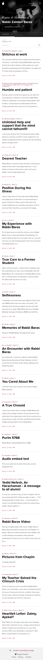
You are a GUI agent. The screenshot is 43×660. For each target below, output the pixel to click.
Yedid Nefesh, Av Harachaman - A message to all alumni (21, 486)
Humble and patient (17, 90)
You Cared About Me (17, 382)
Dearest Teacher (14, 158)
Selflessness (11, 295)
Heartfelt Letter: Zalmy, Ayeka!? (19, 615)
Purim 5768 (11, 438)
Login (32, 3)
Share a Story (12, 27)
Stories (7, 34)
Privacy (20, 657)
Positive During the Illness (16, 189)
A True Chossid (13, 405)
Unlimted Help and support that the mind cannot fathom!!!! (18, 125)
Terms (14, 657)
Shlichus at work (14, 54)
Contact (28, 657)
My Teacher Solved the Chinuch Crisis (19, 579)
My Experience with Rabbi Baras (17, 225)
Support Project (22, 654)
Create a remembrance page (23, 650)
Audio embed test (15, 459)
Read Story (7, 75)
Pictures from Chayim (18, 557)
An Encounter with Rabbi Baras (21, 350)
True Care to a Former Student (18, 261)
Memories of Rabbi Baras (21, 328)
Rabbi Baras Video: (16, 522)
